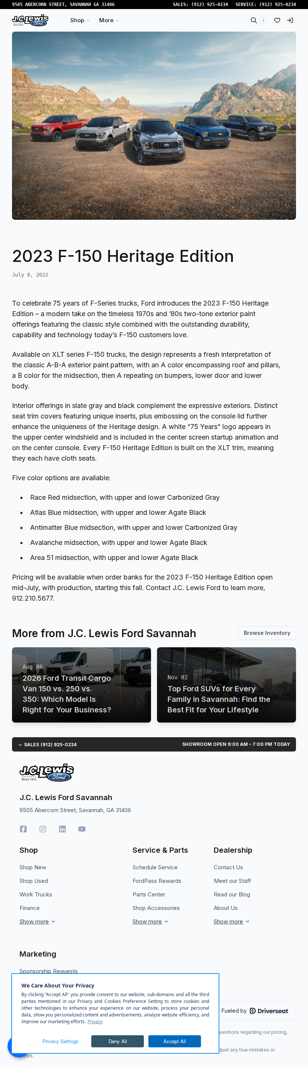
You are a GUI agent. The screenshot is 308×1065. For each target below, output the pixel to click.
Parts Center (149, 894)
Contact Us (228, 867)
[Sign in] (290, 20)
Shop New (33, 867)
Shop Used (34, 880)
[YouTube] (82, 829)
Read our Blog (232, 894)
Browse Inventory (267, 633)
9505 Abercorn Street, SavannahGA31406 (63, 4)
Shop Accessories (156, 907)
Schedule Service (155, 867)
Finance (30, 907)
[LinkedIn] (62, 829)
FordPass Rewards (157, 880)
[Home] (30, 20)
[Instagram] (43, 829)
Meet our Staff (232, 880)
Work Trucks (36, 894)
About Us (226, 907)
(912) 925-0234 (209, 4)
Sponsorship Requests (49, 971)
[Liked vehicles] (277, 20)
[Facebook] (23, 829)
